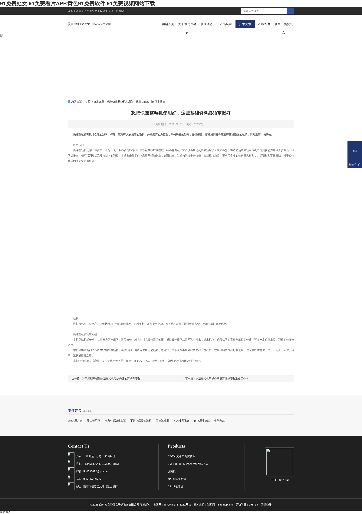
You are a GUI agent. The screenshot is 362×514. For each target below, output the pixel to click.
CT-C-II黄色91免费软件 (181, 456)
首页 (87, 101)
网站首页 (168, 24)
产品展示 (226, 24)
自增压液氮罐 (202, 420)
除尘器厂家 (93, 420)
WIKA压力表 (75, 420)
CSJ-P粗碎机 (175, 486)
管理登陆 (266, 504)
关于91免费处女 (187, 28)
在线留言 (264, 24)
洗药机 (172, 471)
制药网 (211, 504)
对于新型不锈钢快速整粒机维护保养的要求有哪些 (111, 378)
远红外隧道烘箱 (177, 478)
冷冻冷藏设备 (181, 420)
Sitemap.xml (225, 504)
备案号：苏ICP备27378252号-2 (172, 504)
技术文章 (245, 24)
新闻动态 (207, 24)
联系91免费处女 (284, 28)
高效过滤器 (162, 420)
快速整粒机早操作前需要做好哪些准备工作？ (222, 378)
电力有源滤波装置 (115, 420)
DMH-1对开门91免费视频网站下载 (188, 463)
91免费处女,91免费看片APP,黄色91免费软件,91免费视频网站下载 (77, 3)
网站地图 (5, 512)
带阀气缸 (219, 420)
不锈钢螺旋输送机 (140, 420)
